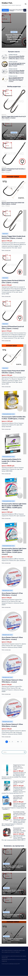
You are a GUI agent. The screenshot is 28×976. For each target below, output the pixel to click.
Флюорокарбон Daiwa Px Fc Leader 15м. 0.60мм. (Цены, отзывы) (11, 461)
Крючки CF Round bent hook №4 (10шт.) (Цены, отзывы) (13, 169)
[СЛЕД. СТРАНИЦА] (21, 741)
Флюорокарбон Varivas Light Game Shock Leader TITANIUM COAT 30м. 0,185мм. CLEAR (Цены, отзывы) (14, 506)
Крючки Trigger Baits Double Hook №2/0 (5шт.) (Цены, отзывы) (14, 117)
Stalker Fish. (7, 3)
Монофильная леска (7, 590)
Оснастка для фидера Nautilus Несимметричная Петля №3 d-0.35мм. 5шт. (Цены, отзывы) (16, 72)
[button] (14, 45)
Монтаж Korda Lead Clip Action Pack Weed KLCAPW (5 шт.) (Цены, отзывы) (17, 64)
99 (18, 741)
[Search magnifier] (25, 752)
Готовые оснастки (13, 54)
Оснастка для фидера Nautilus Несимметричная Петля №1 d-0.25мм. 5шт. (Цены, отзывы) (16, 57)
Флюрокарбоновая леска (8, 414)
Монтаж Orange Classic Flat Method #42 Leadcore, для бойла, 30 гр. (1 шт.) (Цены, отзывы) (16, 79)
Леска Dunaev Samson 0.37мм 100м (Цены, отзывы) (12, 594)
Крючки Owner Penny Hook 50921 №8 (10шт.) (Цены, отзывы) (13, 203)
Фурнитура (14, 32)
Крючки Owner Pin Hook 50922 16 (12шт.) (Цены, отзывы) (14, 38)
